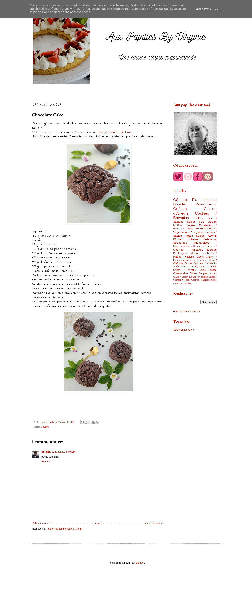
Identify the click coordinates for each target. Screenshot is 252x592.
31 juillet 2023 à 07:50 (64, 451)
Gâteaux (180, 200)
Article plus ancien (154, 523)
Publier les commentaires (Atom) (64, 528)
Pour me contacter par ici (186, 311)
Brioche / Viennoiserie (195, 204)
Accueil (98, 523)
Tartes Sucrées (196, 228)
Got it (219, 8)
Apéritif (212, 235)
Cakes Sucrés (206, 218)
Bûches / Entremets (187, 239)
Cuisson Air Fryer (190, 266)
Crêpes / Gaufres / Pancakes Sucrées (195, 247)
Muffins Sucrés (184, 225)
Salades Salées (184, 221)
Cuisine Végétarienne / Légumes (195, 230)
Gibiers (193, 273)
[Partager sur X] (90, 422)
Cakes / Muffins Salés (189, 270)
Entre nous (178, 283)
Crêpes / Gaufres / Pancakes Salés (199, 280)
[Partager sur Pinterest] (97, 422)
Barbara (46, 451)
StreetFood (180, 242)
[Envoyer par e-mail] (82, 422)
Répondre (46, 461)
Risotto (213, 270)
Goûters (45, 427)
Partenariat (210, 239)
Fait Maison (208, 221)
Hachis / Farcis (200, 260)
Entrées (187, 283)
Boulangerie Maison (186, 253)
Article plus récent (42, 523)
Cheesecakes (180, 273)
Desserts (198, 246)
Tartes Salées (195, 235)
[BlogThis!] (86, 422)
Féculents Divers (194, 256)
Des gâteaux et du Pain (114, 132)
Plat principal (204, 200)
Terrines (213, 273)
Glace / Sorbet (180, 277)
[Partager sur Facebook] (93, 422)
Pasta (188, 260)
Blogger (140, 562)
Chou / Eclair (209, 266)
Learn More (203, 8)
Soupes (203, 273)
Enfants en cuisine (198, 277)
